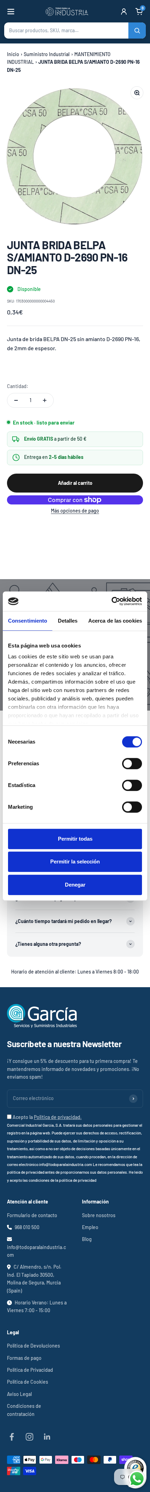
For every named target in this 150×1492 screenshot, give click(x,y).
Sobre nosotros (98, 1215)
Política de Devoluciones (33, 1346)
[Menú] (10, 11)
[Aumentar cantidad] (44, 400)
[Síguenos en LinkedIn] (47, 1437)
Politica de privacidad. (58, 1117)
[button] (75, 30)
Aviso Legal (19, 1394)
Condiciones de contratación (24, 1410)
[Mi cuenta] (124, 11)
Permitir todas (75, 839)
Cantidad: (17, 386)
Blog (87, 1239)
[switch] (132, 763)
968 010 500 (27, 1227)
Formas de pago (24, 1358)
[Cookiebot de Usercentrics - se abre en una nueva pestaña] (111, 601)
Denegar (75, 885)
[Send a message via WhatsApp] (137, 1478)
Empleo (90, 1227)
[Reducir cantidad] (16, 400)
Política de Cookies (27, 1382)
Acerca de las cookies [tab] (115, 621)
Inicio (13, 54)
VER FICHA (23, 367)
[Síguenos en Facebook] (11, 1437)
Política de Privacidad (30, 1370)
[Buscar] (137, 30)
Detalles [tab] (68, 621)
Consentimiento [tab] (27, 621)
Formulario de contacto (32, 1215)
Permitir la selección (75, 861)
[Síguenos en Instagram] (29, 1437)
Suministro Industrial (46, 54)
